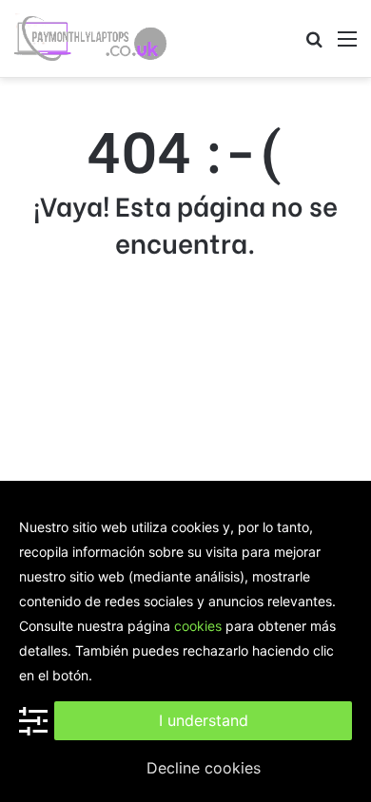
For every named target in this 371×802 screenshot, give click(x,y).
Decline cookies (203, 767)
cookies (198, 626)
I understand (203, 720)
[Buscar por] (313, 45)
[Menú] (347, 45)
